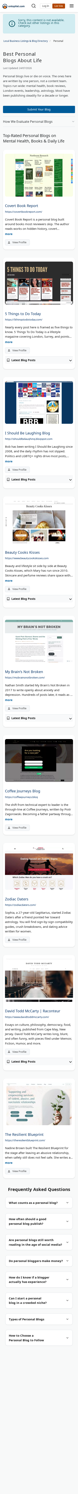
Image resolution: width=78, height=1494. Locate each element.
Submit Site (58, 6)
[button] (45, 6)
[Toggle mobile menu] (71, 6)
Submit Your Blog (39, 109)
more (8, 234)
